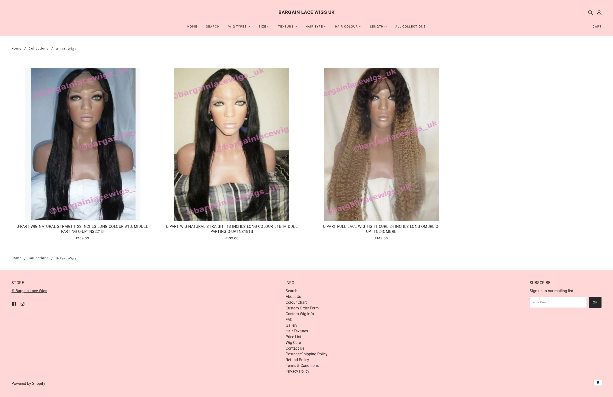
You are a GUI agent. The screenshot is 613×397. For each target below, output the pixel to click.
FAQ (289, 319)
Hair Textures (297, 331)
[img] (590, 12)
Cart (597, 26)
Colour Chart (296, 302)
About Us (293, 296)
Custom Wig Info (300, 314)
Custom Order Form (302, 308)
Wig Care (293, 342)
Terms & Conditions (302, 365)
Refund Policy (297, 360)
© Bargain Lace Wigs (29, 291)
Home (16, 48)
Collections (38, 48)
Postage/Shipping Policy (307, 354)
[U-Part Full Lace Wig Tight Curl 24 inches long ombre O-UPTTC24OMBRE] (381, 144)
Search (291, 291)
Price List (293, 337)
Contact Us (295, 348)
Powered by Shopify (28, 383)
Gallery (291, 325)
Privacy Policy (297, 371)
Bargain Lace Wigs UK (306, 12)
